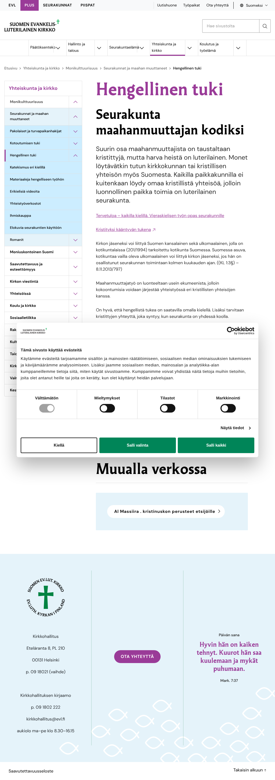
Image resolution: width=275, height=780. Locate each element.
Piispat (88, 5)
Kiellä (59, 445)
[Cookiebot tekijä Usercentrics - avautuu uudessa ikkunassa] (230, 331)
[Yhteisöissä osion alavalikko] (75, 294)
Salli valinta (137, 445)
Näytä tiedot (232, 428)
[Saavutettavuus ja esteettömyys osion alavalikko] (75, 266)
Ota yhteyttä (217, 5)
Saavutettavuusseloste (31, 771)
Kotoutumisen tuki (25, 143)
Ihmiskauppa (20, 216)
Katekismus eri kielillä (27, 167)
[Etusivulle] (32, 25)
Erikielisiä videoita (24, 191)
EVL (12, 5)
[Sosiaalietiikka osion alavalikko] (75, 318)
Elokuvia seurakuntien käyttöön (35, 228)
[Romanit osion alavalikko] (75, 240)
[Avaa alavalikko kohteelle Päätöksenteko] (58, 48)
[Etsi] (264, 26)
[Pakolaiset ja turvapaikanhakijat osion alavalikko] (75, 131)
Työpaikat (191, 5)
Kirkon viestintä (24, 281)
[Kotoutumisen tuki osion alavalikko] (75, 143)
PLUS (29, 5)
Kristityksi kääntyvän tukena (123, 229)
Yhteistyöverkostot (25, 203)
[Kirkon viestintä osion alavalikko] (75, 282)
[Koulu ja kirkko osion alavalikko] (75, 306)
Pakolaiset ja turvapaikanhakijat (35, 131)
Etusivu (10, 68)
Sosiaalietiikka (23, 317)
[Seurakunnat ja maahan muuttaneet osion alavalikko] (75, 116)
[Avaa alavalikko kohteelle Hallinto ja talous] (99, 48)
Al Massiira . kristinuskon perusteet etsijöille (164, 511)
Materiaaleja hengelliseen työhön (37, 179)
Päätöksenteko (41, 47)
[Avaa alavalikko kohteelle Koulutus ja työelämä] (238, 48)
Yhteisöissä (20, 293)
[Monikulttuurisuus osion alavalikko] (75, 102)
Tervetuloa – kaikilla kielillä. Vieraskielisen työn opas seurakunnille (160, 215)
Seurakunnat (57, 5)
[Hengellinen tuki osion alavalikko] (75, 155)
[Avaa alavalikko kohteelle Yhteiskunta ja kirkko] (189, 48)
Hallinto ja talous (76, 47)
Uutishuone (167, 5)
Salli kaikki (216, 445)
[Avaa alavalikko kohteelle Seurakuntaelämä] (141, 48)
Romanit (17, 240)
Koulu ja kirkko (23, 305)
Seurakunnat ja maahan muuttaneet (135, 68)
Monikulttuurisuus (82, 68)
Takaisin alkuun (248, 770)
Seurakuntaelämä (123, 47)
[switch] (107, 408)
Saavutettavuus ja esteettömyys (26, 267)
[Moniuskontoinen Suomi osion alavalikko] (75, 252)
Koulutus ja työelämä (209, 47)
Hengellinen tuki (23, 155)
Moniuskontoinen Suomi (31, 252)
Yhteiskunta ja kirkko (164, 47)
